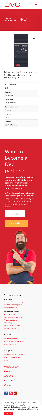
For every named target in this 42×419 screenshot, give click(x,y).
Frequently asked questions (13, 355)
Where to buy (11, 366)
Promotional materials (12, 357)
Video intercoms (10, 344)
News (7, 371)
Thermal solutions (10, 320)
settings (34, 409)
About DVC (10, 375)
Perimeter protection (11, 328)
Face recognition (10, 323)
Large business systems (12, 307)
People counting (10, 314)
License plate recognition (12, 325)
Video (6, 360)
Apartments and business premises (16, 302)
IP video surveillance (11, 339)
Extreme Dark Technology (13, 317)
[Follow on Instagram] (11, 393)
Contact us (14, 214)
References (10, 380)
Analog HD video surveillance (14, 341)
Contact (8, 385)
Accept (8, 413)
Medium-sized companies (13, 305)
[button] (34, 38)
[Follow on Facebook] (6, 393)
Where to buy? (16, 223)
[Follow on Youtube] (15, 393)
